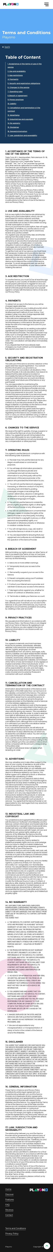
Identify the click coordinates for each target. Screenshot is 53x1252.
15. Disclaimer (13, 127)
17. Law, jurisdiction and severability (22, 135)
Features (9, 1199)
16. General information (17, 131)
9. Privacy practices (16, 99)
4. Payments (13, 79)
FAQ (7, 1204)
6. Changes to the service (18, 87)
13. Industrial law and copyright (20, 119)
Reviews (9, 1210)
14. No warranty (14, 123)
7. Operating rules (15, 91)
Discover (9, 1194)
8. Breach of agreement (17, 95)
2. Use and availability (17, 71)
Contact (9, 1215)
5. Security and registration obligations (24, 83)
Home (8, 1189)
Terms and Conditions (15, 1228)
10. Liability (12, 103)
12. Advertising (13, 115)
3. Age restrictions (15, 75)
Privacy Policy (11, 1233)
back (7, 47)
